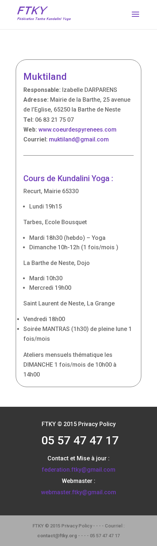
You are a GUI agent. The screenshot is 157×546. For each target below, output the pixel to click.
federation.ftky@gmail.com (78, 469)
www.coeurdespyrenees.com (77, 129)
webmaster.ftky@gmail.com (78, 492)
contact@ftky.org (57, 535)
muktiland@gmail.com (79, 139)
